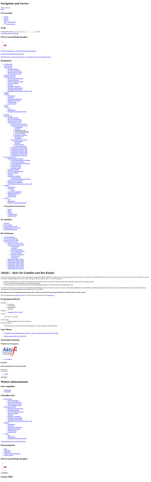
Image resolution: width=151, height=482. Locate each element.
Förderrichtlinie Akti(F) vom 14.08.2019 (15, 336)
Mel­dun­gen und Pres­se (14, 100)
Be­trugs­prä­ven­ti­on (16, 166)
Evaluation (49, 295)
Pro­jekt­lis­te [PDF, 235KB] (15, 312)
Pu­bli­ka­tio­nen (11, 96)
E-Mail (6, 374)
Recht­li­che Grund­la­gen (14, 86)
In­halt (5, 18)
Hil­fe (5, 449)
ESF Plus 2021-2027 (10, 75)
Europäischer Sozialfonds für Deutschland (12, 54)
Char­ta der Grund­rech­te (17, 162)
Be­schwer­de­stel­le (16, 165)
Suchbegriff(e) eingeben (7, 31)
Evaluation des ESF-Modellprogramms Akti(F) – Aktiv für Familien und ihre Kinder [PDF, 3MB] (31, 333)
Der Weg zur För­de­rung (14, 70)
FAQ (9, 108)
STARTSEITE (8, 64)
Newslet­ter (11, 97)
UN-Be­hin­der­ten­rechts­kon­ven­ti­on (20, 163)
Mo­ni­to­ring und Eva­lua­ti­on (15, 88)
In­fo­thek (6, 92)
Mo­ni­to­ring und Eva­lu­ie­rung (19, 137)
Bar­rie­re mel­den (8, 455)
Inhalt (2, 9)
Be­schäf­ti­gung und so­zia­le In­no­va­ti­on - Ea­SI (20, 91)
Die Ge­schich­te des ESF (14, 74)
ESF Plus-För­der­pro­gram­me (15, 81)
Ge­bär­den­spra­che (11, 22)
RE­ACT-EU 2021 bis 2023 (18, 124)
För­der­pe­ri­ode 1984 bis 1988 (19, 152)
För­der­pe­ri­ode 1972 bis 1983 (19, 154)
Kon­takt (6, 20)
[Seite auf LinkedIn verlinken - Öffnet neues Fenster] (7, 391)
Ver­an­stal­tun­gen (12, 102)
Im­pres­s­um (7, 450)
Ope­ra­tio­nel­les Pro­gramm (19, 128)
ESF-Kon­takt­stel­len (13, 69)
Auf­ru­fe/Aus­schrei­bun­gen (15, 89)
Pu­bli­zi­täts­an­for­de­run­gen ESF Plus (20, 179)
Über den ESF (8, 66)
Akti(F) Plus (18, 295)
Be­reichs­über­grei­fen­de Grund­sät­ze (20, 160)
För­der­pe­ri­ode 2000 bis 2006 (19, 147)
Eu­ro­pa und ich (12, 103)
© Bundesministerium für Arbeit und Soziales (13, 441)
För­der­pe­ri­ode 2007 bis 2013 (19, 140)
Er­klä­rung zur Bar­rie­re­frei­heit (12, 453)
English (6, 17)
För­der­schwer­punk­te (13, 80)
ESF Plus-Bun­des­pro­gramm (15, 78)
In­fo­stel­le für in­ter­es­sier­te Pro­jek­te (17, 111)
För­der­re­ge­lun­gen (16, 177)
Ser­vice (6, 105)
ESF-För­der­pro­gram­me (18, 251)
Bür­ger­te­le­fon (11, 110)
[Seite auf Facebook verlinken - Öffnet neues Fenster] (7, 390)
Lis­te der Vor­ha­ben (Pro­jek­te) (13, 84)
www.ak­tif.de (8, 359)
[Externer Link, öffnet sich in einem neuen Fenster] (26, 57)
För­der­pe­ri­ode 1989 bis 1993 (19, 151)
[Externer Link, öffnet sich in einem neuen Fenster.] (18, 51)
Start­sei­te (6, 114)
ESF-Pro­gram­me (19, 144)
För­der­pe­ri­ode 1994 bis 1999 (19, 149)
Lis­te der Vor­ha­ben (20, 133)
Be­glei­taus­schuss (16, 168)
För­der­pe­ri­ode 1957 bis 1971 (19, 155)
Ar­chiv (13, 190)
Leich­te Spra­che (10, 24)
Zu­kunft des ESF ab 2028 (15, 72)
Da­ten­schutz (7, 452)
